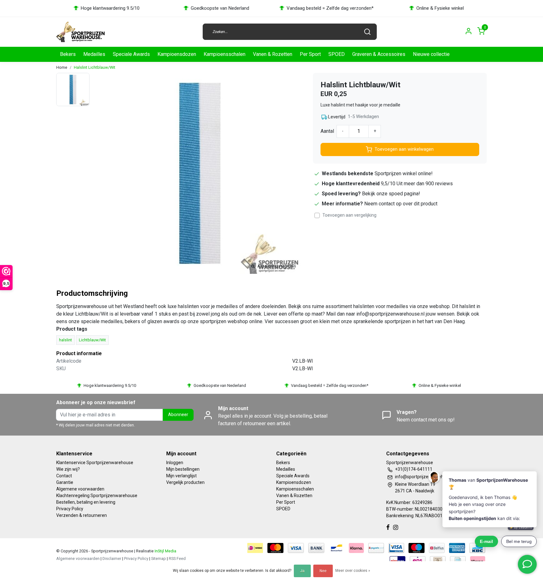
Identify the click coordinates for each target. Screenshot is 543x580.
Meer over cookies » (352, 570)
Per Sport (310, 54)
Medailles (94, 54)
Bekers (68, 54)
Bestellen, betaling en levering (85, 502)
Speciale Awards (131, 54)
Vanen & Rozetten (272, 54)
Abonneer (178, 414)
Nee (323, 571)
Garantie (64, 482)
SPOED (336, 54)
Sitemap (158, 558)
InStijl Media (165, 551)
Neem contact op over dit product (400, 204)
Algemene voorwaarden (80, 488)
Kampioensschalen (224, 54)
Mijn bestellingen (183, 469)
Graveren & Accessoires (378, 54)
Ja (302, 571)
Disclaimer (111, 558)
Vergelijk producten (185, 482)
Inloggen (174, 462)
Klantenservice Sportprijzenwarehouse (94, 462)
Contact (64, 475)
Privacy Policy (69, 508)
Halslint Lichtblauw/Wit (94, 67)
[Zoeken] (367, 32)
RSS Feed (177, 558)
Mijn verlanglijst (181, 475)
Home (61, 67)
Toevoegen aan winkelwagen (404, 149)
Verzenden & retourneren (81, 515)
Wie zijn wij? (68, 469)
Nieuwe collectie (431, 54)
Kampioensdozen (176, 54)
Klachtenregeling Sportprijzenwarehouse (96, 495)
